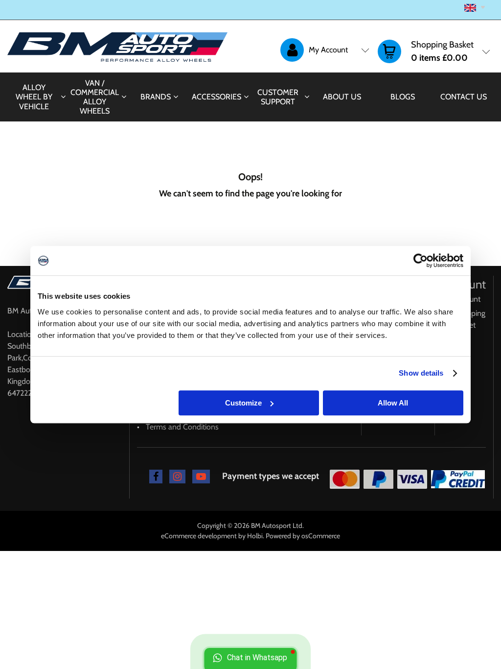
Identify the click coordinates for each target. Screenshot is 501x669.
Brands (155, 96)
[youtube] (201, 476)
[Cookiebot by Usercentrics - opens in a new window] (420, 260)
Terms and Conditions (182, 426)
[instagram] (177, 476)
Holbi (255, 535)
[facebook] (155, 476)
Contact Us (463, 96)
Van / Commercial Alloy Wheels (94, 97)
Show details (421, 373)
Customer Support (277, 97)
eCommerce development (199, 535)
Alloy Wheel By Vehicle (34, 97)
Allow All (393, 403)
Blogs (402, 96)
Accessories (216, 96)
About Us (342, 96)
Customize (243, 403)
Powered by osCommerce (303, 535)
